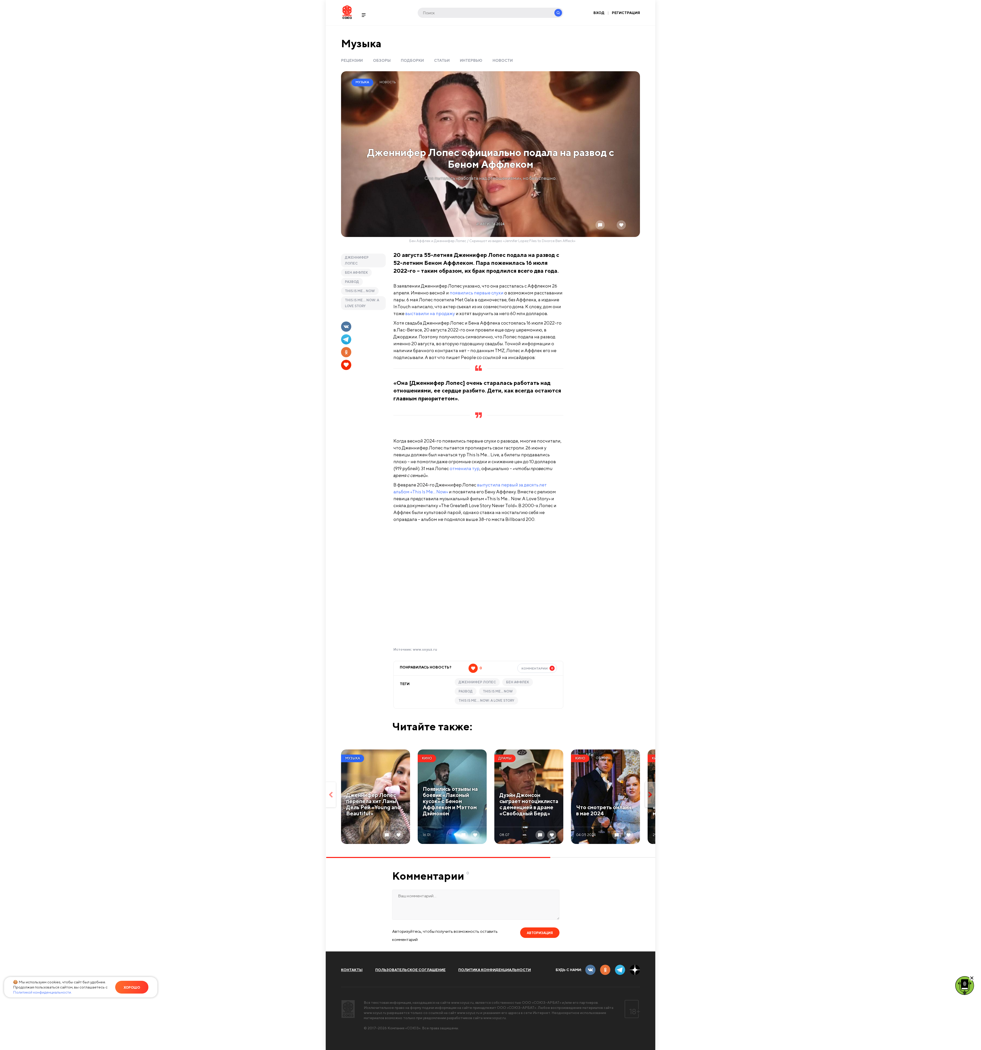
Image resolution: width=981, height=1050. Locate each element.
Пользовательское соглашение (410, 970)
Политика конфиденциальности (494, 970)
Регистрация (626, 13)
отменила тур (465, 468)
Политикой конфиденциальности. (42, 992)
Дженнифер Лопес (357, 260)
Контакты (352, 970)
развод (352, 282)
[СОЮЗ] (348, 1009)
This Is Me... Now (360, 291)
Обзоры (382, 60)
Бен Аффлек (356, 273)
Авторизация (540, 933)
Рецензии (352, 60)
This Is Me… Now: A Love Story (362, 303)
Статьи (442, 60)
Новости (503, 60)
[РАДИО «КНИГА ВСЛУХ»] (964, 985)
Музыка (361, 43)
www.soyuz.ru (425, 649)
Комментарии (537, 668)
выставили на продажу (430, 313)
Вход (598, 13)
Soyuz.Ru (347, 12)
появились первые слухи (477, 292)
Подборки (412, 60)
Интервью (471, 60)
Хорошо (132, 987)
